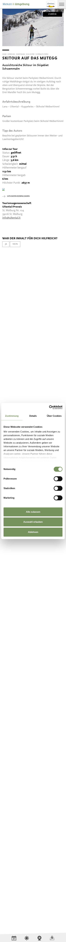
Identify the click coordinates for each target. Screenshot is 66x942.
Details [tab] (33, 416)
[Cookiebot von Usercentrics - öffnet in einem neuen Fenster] (49, 407)
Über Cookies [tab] (54, 416)
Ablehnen (33, 532)
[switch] (58, 478)
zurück (52, 14)
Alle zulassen (33, 511)
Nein (15, 244)
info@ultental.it (11, 217)
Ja (6, 244)
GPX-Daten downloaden (18, 196)
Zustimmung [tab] (12, 416)
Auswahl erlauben (33, 522)
